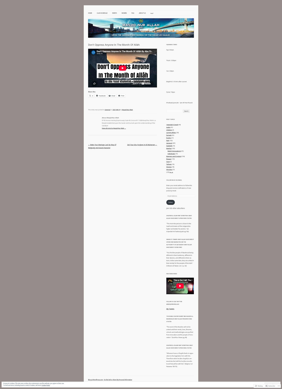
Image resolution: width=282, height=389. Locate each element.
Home (90, 13)
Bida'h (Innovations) (174, 151)
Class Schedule (102, 13)
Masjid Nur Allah (127, 110)
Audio (168, 127)
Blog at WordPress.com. (95, 380)
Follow (170, 202)
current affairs (171, 133)
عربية (151, 13)
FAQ (133, 13)
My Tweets (170, 309)
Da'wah (168, 135)
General (107, 110)
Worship (169, 170)
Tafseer (169, 164)
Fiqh (167, 140)
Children (169, 130)
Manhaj (168, 148)
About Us (142, 13)
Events (114, 13)
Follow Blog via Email (174, 180)
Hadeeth (169, 146)
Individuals (171, 154)
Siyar (168, 162)
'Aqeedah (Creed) (172, 125)
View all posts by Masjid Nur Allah (114, 128)
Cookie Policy (46, 385)
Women (124, 13)
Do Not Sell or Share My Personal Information (118, 380)
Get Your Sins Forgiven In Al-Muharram (142, 145)
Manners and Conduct (173, 156)
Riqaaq (168, 159)
